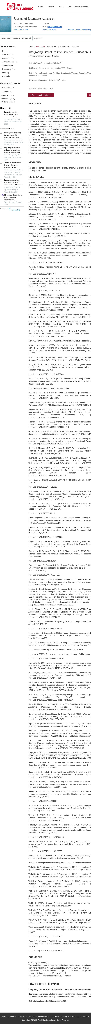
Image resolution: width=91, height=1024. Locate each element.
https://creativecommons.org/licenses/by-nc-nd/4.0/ (49, 976)
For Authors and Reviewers (78, 7)
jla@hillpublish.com (54, 27)
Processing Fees (8, 69)
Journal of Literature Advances (34, 18)
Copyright (6, 76)
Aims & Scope (7, 55)
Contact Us (75, 1016)
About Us (86, 1016)
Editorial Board (8, 58)
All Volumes (7, 91)
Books (61, 7)
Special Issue (7, 65)
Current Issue (8, 87)
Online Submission (60, 1016)
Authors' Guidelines (9, 62)
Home (40, 7)
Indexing (5, 73)
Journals (51, 7)
